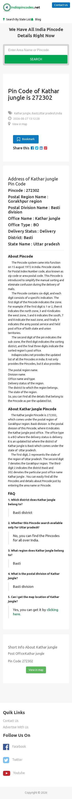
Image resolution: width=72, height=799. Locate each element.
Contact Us (61, 5)
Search (36, 59)
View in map (36, 669)
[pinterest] (45, 148)
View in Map (19, 124)
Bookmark (28, 139)
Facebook (19, 746)
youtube (19, 773)
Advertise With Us (15, 727)
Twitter (17, 759)
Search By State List (18, 19)
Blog (38, 19)
